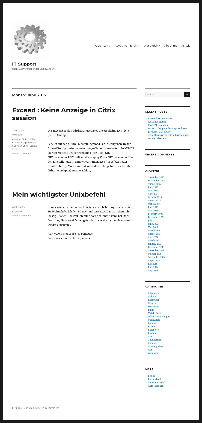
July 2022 (153, 220)
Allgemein (17, 211)
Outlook (152, 323)
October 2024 (155, 197)
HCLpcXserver (28, 142)
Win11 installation (157, 121)
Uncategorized (155, 346)
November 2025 (156, 177)
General (152, 303)
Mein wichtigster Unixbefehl (59, 194)
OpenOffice (154, 320)
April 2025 (153, 194)
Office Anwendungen (159, 316)
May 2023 (153, 210)
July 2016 (152, 263)
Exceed (16, 142)
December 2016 (156, 247)
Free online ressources (160, 118)
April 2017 (153, 237)
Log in (151, 376)
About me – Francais (177, 45)
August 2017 (154, 234)
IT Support (24, 64)
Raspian (152, 333)
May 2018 (153, 227)
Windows (17, 134)
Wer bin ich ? (152, 45)
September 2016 (156, 257)
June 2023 (153, 207)
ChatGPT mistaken (158, 125)
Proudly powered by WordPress (42, 408)
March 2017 (154, 240)
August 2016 (154, 260)
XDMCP (16, 146)
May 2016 (153, 270)
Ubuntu (152, 343)
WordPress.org (155, 386)
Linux (151, 310)
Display (31, 139)
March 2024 (154, 204)
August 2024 (154, 200)
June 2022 (153, 224)
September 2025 (156, 180)
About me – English (127, 45)
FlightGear (153, 300)
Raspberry (153, 329)
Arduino (152, 296)
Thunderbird (154, 339)
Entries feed (154, 379)
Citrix (24, 139)
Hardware (153, 306)
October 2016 (154, 254)
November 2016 (156, 250)
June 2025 (153, 187)
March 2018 (154, 230)
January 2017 (154, 244)
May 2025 (153, 190)
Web (150, 349)
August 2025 (154, 184)
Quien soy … (102, 45)
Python (151, 326)
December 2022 (156, 217)
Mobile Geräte (155, 313)
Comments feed (156, 382)
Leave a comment (21, 153)
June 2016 (153, 267)
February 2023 (155, 214)
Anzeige (16, 139)
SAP (150, 336)
